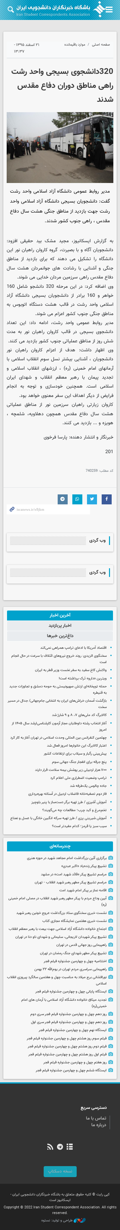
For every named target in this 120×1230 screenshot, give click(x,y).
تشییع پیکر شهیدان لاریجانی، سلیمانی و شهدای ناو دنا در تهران (61, 937)
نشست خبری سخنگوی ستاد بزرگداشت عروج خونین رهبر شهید (61, 913)
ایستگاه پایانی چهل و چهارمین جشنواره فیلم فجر (71, 991)
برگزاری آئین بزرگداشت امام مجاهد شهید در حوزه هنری (67, 858)
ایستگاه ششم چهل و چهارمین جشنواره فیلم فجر (71, 1070)
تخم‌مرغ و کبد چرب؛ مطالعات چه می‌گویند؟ (74, 810)
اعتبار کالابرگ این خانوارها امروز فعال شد (77, 746)
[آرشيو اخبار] (70, 1147)
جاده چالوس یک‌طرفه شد (88, 786)
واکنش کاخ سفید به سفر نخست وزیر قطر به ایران (71, 670)
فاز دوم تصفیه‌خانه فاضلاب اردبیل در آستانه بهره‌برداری (67, 794)
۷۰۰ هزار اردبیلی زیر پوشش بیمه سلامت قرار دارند (71, 770)
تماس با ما (96, 1118)
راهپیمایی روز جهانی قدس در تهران (81, 945)
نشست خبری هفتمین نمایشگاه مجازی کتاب (74, 921)
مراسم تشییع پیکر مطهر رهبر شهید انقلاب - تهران (71, 882)
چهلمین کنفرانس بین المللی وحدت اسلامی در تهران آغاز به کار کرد (58, 738)
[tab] (60, 615)
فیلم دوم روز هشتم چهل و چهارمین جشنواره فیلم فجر (67, 1046)
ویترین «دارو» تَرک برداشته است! (83, 678)
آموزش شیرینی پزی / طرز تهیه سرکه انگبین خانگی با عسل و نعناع (58, 818)
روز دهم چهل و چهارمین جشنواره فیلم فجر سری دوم (68, 1014)
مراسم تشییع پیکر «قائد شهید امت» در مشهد (74, 874)
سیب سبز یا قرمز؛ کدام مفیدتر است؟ (79, 826)
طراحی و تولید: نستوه (57, 1220)
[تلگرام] (60, 1147)
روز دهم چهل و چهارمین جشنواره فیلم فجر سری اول (69, 1022)
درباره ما (98, 1125)
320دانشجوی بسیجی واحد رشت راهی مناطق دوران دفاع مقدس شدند (62, 86)
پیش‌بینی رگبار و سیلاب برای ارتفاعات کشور (75, 754)
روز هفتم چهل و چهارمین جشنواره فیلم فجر (75, 1062)
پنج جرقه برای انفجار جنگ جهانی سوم (79, 762)
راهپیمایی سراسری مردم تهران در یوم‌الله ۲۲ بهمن (70, 969)
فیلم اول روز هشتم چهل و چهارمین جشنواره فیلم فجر (67, 1054)
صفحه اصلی (101, 45)
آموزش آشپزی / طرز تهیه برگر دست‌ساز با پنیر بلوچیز (69, 802)
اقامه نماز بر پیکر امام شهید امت (83, 890)
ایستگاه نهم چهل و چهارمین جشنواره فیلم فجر (73, 1030)
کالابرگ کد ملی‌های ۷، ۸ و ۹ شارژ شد (79, 715)
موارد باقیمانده (74, 45)
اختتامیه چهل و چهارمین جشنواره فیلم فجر (75, 961)
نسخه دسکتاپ (60, 1171)
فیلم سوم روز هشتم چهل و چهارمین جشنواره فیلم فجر (67, 1038)
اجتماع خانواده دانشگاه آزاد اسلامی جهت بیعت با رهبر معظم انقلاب (58, 929)
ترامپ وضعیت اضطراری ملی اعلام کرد (78, 778)
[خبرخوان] (50, 1147)
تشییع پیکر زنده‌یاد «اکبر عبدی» (84, 866)
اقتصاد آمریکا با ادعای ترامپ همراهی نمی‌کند (73, 648)
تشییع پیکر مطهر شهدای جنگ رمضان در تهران (73, 953)
